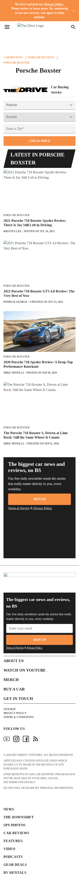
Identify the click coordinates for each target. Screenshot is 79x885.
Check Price (39, 141)
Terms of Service (18, 508)
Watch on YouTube (25, 670)
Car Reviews (13, 57)
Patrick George (15, 301)
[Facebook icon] (26, 739)
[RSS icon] (35, 739)
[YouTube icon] (7, 739)
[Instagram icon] (16, 739)
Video (9, 849)
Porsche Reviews (41, 57)
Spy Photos (14, 825)
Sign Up (39, 499)
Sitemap (10, 709)
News (9, 809)
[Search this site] (73, 27)
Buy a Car (14, 689)
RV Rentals (15, 872)
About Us (14, 661)
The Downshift (19, 817)
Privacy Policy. (42, 508)
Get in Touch (18, 698)
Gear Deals (15, 865)
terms (13, 782)
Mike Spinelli (14, 372)
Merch (11, 680)
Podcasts (13, 857)
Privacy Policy (53, 4)
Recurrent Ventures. (27, 754)
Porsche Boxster (17, 62)
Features (13, 841)
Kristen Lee (13, 231)
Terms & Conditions (19, 717)
